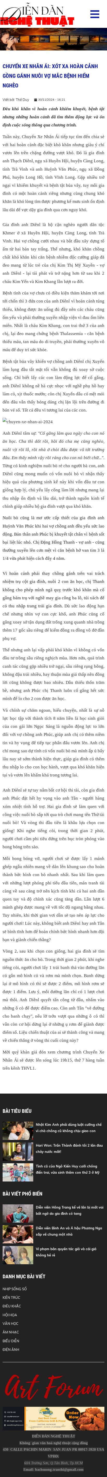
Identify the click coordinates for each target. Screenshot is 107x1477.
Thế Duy (22, 100)
